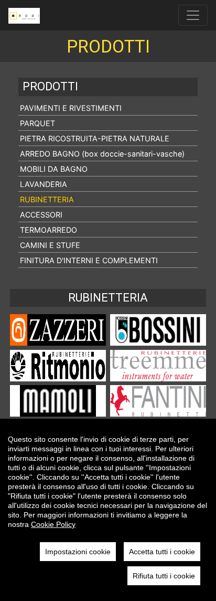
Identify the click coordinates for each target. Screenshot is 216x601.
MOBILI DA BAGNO (54, 168)
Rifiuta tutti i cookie (164, 576)
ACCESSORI (41, 214)
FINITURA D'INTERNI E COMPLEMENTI (89, 260)
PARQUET (37, 123)
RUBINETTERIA (47, 199)
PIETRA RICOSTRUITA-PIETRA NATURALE (94, 138)
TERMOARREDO (48, 229)
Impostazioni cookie (78, 551)
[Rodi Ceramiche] (24, 15)
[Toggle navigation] (193, 15)
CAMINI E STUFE (50, 245)
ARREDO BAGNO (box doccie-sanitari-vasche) (102, 153)
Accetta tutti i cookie (162, 551)
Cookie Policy (53, 524)
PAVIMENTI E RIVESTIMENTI (71, 107)
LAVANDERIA (43, 184)
